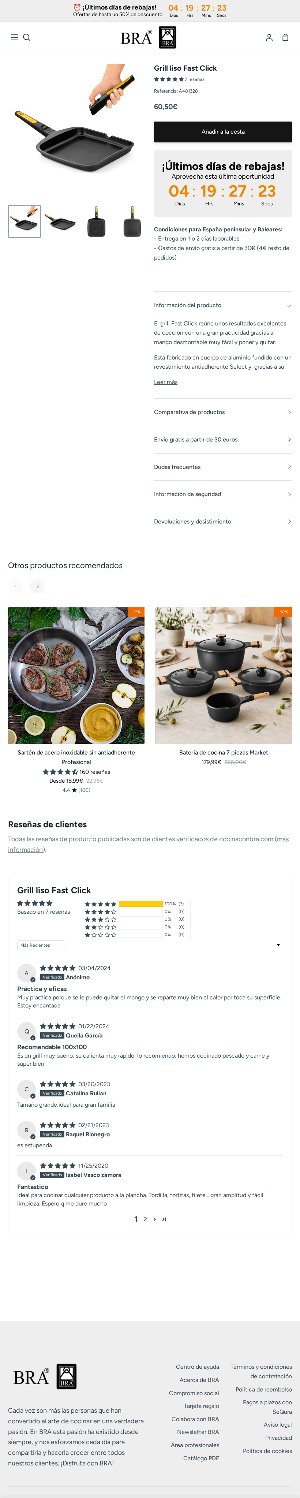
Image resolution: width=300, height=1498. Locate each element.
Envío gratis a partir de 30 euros (195, 439)
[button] (169, 79)
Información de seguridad (187, 494)
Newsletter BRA (198, 1431)
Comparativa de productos (189, 412)
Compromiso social (194, 1393)
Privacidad (278, 1437)
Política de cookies (267, 1450)
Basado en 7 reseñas (43, 911)
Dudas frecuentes (177, 466)
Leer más (165, 382)
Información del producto (187, 305)
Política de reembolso (264, 1389)
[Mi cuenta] (269, 37)
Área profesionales (195, 1445)
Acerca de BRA (199, 1379)
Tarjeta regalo (201, 1405)
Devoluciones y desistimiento (192, 521)
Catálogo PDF (201, 1458)
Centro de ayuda (197, 1366)
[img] (58, 968)
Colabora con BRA (195, 1419)
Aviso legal (278, 1424)
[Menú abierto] (15, 37)
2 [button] (145, 1219)
